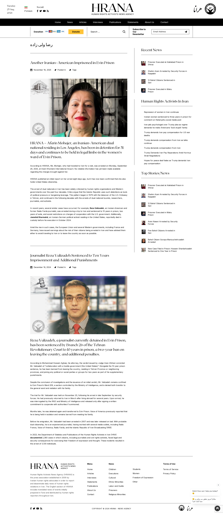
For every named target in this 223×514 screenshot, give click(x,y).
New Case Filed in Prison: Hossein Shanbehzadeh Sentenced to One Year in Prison (170, 249)
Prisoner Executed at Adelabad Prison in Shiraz (166, 63)
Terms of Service (170, 469)
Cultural (112, 478)
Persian (28, 10)
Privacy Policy (169, 473)
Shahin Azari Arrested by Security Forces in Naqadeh (167, 72)
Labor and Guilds (116, 486)
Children (112, 469)
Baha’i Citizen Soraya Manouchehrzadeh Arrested (166, 240)
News (70, 22)
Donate (76, 32)
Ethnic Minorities (116, 482)
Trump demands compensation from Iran (162, 148)
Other (135, 482)
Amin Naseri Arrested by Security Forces (163, 222)
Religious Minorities (117, 494)
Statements (133, 22)
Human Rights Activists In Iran (165, 101)
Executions (113, 473)
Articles (82, 22)
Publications (115, 22)
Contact (164, 22)
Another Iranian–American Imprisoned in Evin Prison (72, 62)
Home (58, 22)
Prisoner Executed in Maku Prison (160, 90)
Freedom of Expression (143, 477)
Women (136, 473)
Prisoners (113, 490)
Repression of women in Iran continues (161, 112)
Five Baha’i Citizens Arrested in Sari (161, 231)
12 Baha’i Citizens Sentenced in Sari (161, 81)
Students (136, 469)
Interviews (98, 22)
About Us (149, 22)
